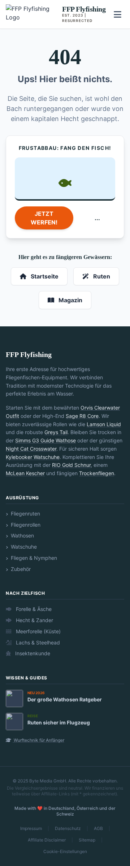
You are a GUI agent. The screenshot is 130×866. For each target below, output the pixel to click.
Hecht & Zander (33, 620)
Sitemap (87, 840)
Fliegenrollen (24, 525)
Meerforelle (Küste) (37, 631)
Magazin (69, 300)
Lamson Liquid (104, 424)
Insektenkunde (32, 653)
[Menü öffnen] (117, 14)
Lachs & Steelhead (37, 642)
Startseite (43, 276)
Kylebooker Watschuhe (33, 457)
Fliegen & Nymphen (33, 558)
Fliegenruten (24, 513)
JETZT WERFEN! (44, 218)
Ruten (101, 276)
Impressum (31, 828)
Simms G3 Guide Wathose (45, 440)
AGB (98, 828)
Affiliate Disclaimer (47, 840)
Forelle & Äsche (33, 609)
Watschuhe (23, 547)
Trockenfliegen (96, 473)
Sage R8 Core (82, 416)
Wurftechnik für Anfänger (38, 740)
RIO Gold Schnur (71, 465)
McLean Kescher (25, 473)
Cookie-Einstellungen (65, 851)
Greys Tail (56, 432)
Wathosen (21, 535)
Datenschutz (68, 828)
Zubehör (20, 569)
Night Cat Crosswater (31, 449)
